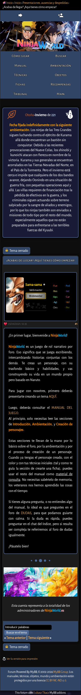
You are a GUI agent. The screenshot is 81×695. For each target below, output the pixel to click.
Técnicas (20, 75)
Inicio (9, 2)
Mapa (61, 94)
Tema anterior (16, 638)
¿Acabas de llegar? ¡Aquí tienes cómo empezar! (40, 260)
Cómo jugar (20, 56)
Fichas (20, 84)
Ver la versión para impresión (22, 658)
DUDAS (26, 513)
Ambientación (60, 65)
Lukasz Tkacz (41, 692)
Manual (20, 65)
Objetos (61, 75)
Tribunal (20, 94)
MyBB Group (60, 672)
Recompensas (61, 84)
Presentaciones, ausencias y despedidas (45, 2)
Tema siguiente (38, 638)
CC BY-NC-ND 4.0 (56, 680)
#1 (76, 323)
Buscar (60, 56)
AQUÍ (52, 396)
